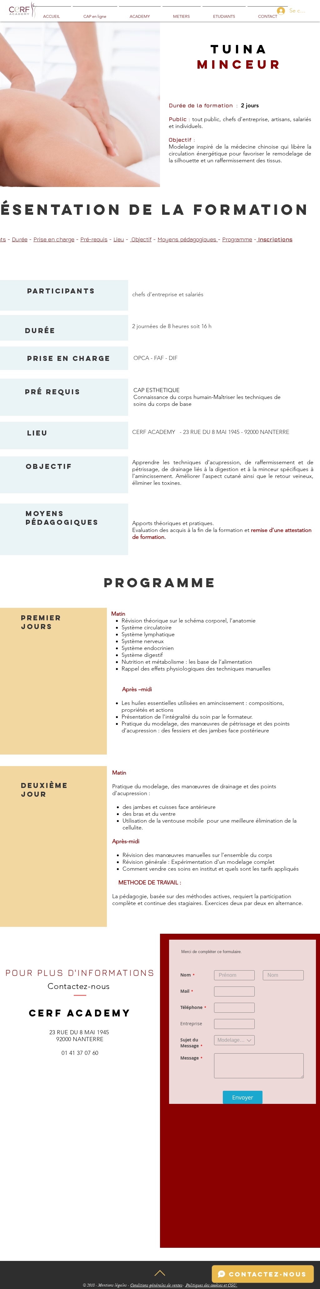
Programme (237, 239)
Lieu (118, 239)
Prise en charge (53, 239)
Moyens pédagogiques (188, 239)
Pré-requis (94, 239)
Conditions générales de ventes (156, 1285)
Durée (20, 239)
